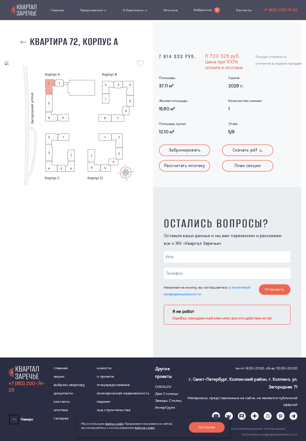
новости (104, 368)
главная (61, 368)
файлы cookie (114, 423)
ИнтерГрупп (165, 408)
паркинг (104, 402)
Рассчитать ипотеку (184, 166)
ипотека (61, 410)
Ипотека (171, 10)
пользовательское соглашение (258, 429)
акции (59, 376)
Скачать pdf (245, 150)
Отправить (274, 289)
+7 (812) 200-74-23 (27, 387)
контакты (62, 402)
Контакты (244, 10)
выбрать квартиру (69, 385)
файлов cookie (145, 428)
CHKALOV (163, 387)
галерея (61, 418)
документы (63, 393)
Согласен (206, 427)
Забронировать (185, 150)
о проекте (105, 376)
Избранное (203, 10)
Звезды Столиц (168, 401)
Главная (57, 10)
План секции (248, 166)
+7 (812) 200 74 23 (280, 10)
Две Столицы (167, 394)
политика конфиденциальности (269, 434)
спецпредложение (113, 385)
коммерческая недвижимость (123, 393)
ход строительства (113, 410)
